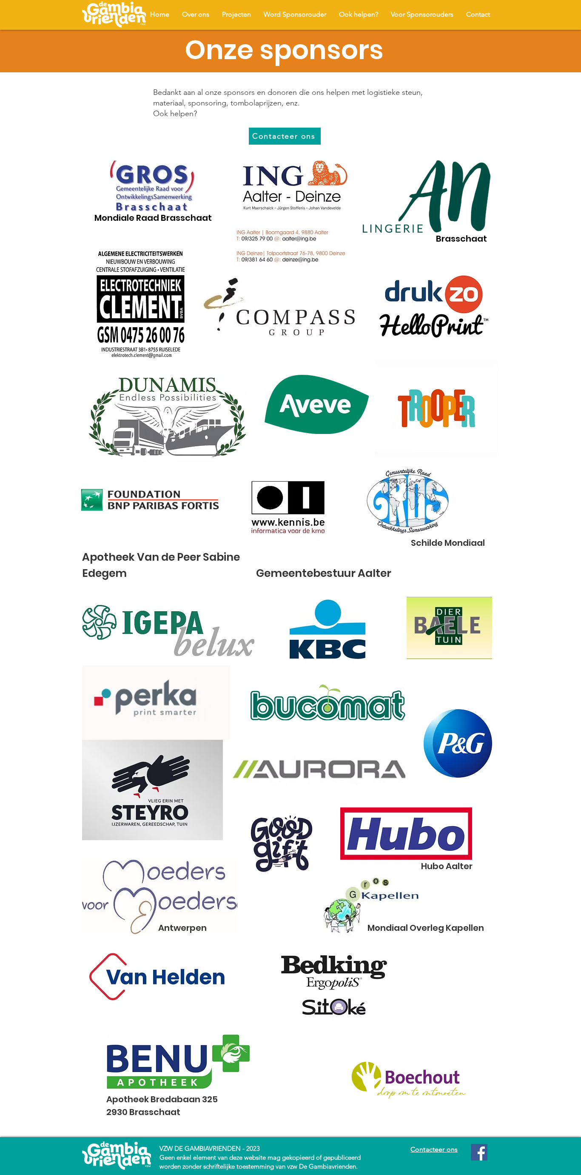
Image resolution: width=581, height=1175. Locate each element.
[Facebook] (479, 1152)
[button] (236, 14)
